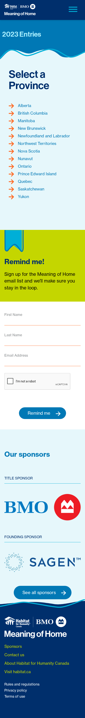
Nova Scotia (28, 151)
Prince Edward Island (36, 173)
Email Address (16, 355)
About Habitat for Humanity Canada (36, 663)
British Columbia (32, 113)
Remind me (39, 413)
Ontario (24, 166)
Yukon (23, 196)
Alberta (24, 105)
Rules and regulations (21, 684)
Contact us (14, 654)
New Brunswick (31, 128)
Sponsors (13, 646)
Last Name (13, 335)
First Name (13, 314)
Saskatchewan (30, 189)
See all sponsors (39, 592)
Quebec (24, 181)
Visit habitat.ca (17, 671)
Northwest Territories (36, 143)
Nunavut (25, 158)
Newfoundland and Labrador (43, 135)
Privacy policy (15, 690)
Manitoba (26, 120)
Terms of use (14, 696)
